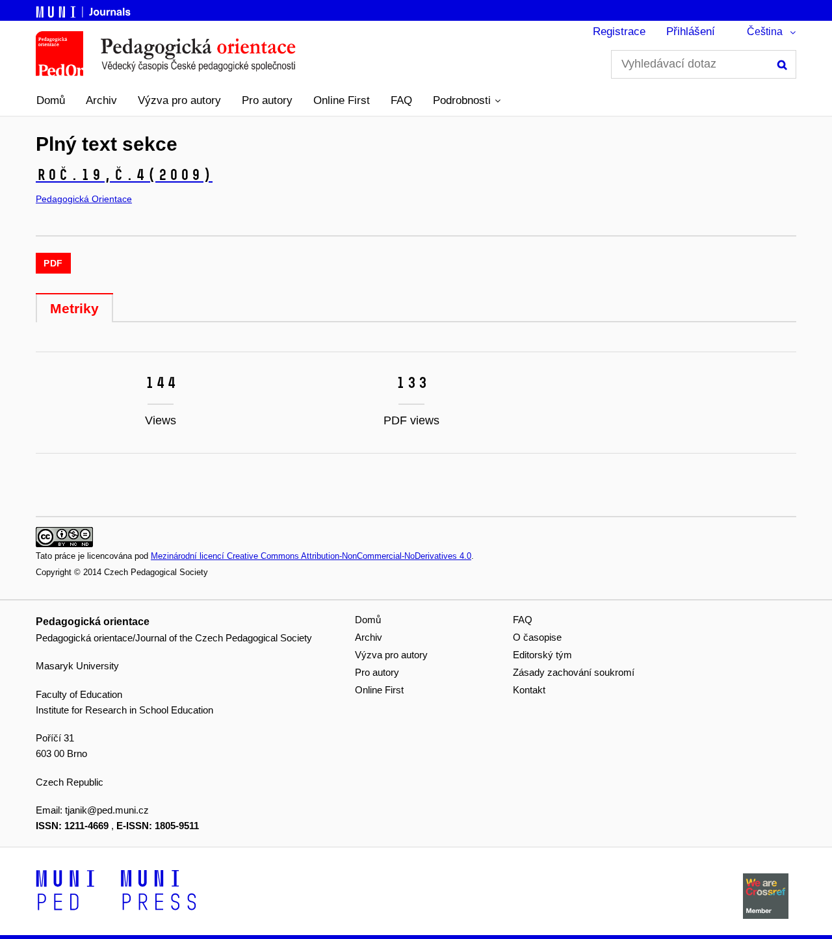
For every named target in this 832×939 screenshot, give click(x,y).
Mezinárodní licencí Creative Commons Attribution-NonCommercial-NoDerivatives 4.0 (311, 556)
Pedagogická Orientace (84, 199)
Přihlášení (690, 31)
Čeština (765, 31)
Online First (341, 100)
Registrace (619, 31)
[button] (466, 100)
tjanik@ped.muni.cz (107, 810)
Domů (50, 100)
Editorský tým (542, 654)
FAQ (401, 100)
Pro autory (267, 100)
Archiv (101, 100)
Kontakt (529, 689)
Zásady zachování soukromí (573, 672)
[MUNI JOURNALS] (84, 10)
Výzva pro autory (179, 100)
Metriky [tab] (74, 308)
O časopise (537, 637)
